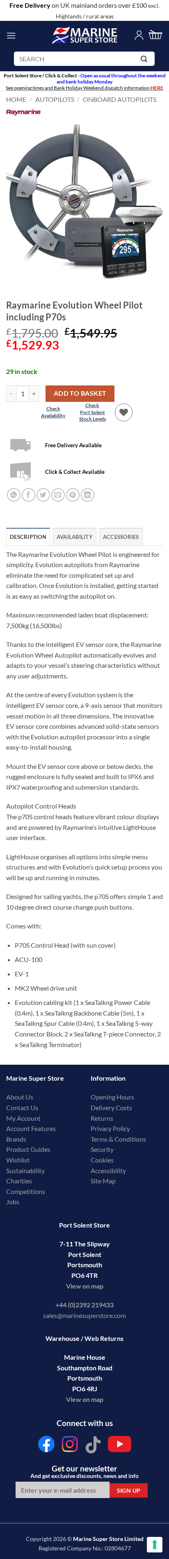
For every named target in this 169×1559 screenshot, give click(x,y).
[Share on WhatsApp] (14, 495)
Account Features (31, 1128)
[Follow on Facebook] (46, 1446)
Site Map (103, 1181)
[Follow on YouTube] (119, 1446)
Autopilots (54, 99)
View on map (84, 1286)
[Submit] (145, 60)
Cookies (102, 1160)
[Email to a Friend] (58, 495)
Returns (102, 1118)
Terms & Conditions (118, 1139)
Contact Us (22, 1107)
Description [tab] (28, 537)
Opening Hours (112, 1097)
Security (102, 1149)
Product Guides (28, 1149)
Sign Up (129, 1490)
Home (16, 99)
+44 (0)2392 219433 (84, 1305)
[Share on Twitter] (43, 495)
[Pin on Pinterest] (73, 495)
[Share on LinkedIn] (87, 495)
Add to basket (80, 393)
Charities (19, 1181)
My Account (23, 1118)
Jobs (12, 1201)
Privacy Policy (110, 1128)
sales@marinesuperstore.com (84, 1315)
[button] (11, 35)
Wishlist (18, 1160)
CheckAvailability (53, 412)
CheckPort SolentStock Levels (92, 412)
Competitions (25, 1191)
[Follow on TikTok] (93, 1446)
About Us (19, 1097)
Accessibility (108, 1170)
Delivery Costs (111, 1107)
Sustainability (25, 1170)
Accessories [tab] (121, 537)
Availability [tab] (75, 537)
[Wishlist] (124, 412)
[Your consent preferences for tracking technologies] (154, 1544)
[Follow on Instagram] (69, 1446)
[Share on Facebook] (28, 495)
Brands (16, 1139)
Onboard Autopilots (119, 99)
